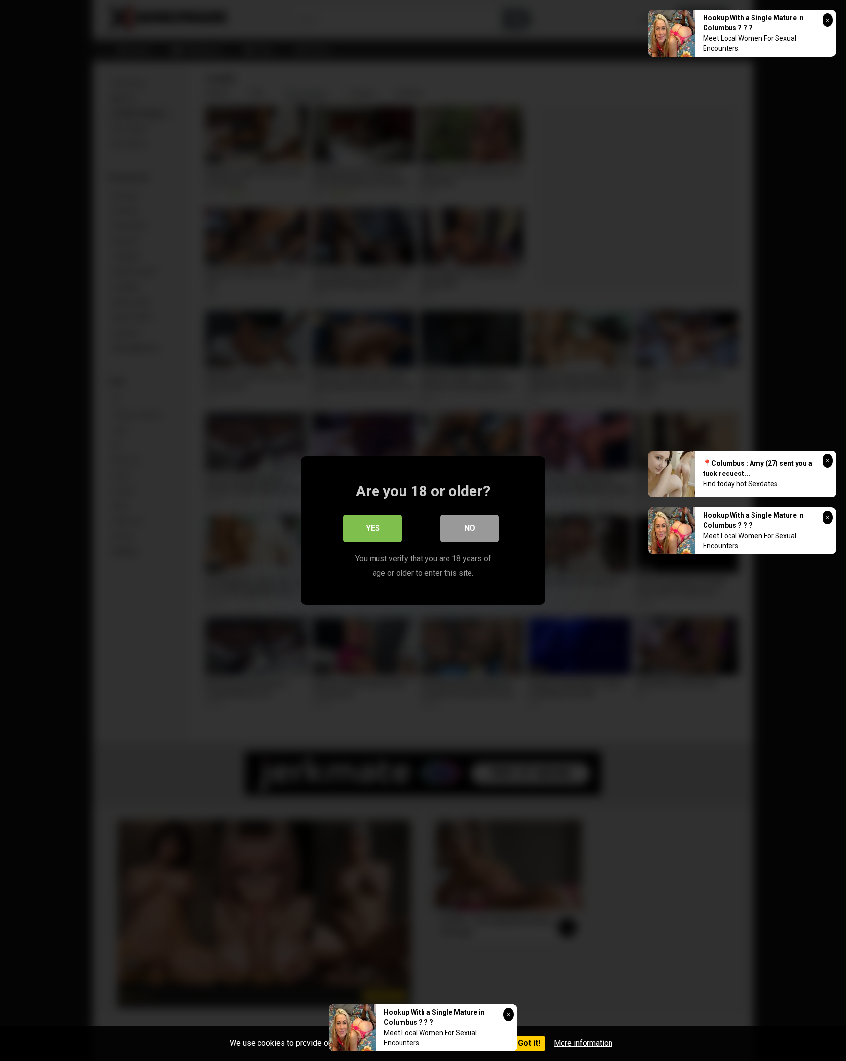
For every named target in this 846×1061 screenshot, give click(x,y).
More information (583, 1043)
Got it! (529, 1043)
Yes (373, 528)
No (469, 528)
